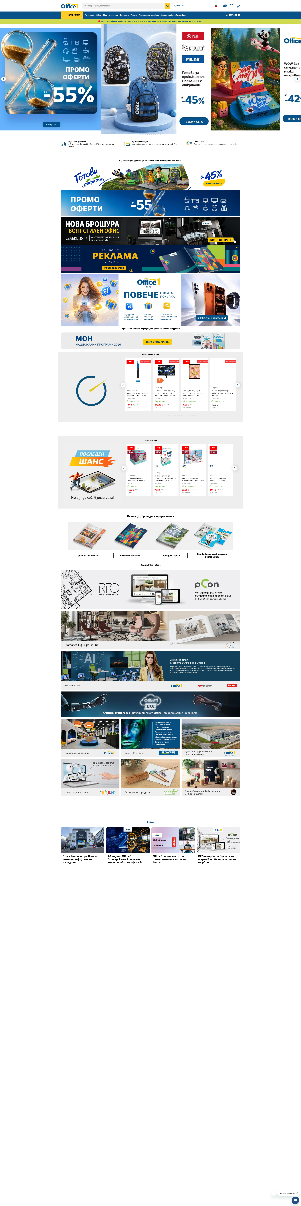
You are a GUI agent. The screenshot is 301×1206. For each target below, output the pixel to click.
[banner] (51, 79)
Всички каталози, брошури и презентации (212, 555)
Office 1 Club (101, 15)
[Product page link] (138, 371)
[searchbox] (126, 6)
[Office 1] (69, 5)
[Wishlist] (231, 6)
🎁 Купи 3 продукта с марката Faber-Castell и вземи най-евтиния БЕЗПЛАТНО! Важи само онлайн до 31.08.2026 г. (150, 21)
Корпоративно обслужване (173, 15)
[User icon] (225, 6)
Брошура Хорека (171, 555)
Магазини (113, 15)
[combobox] (180, 5)
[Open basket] (238, 6)
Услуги (134, 15)
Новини (150, 822)
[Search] (167, 6)
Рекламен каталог (130, 555)
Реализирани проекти (149, 15)
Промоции (89, 15)
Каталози (124, 15)
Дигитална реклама (88, 555)
